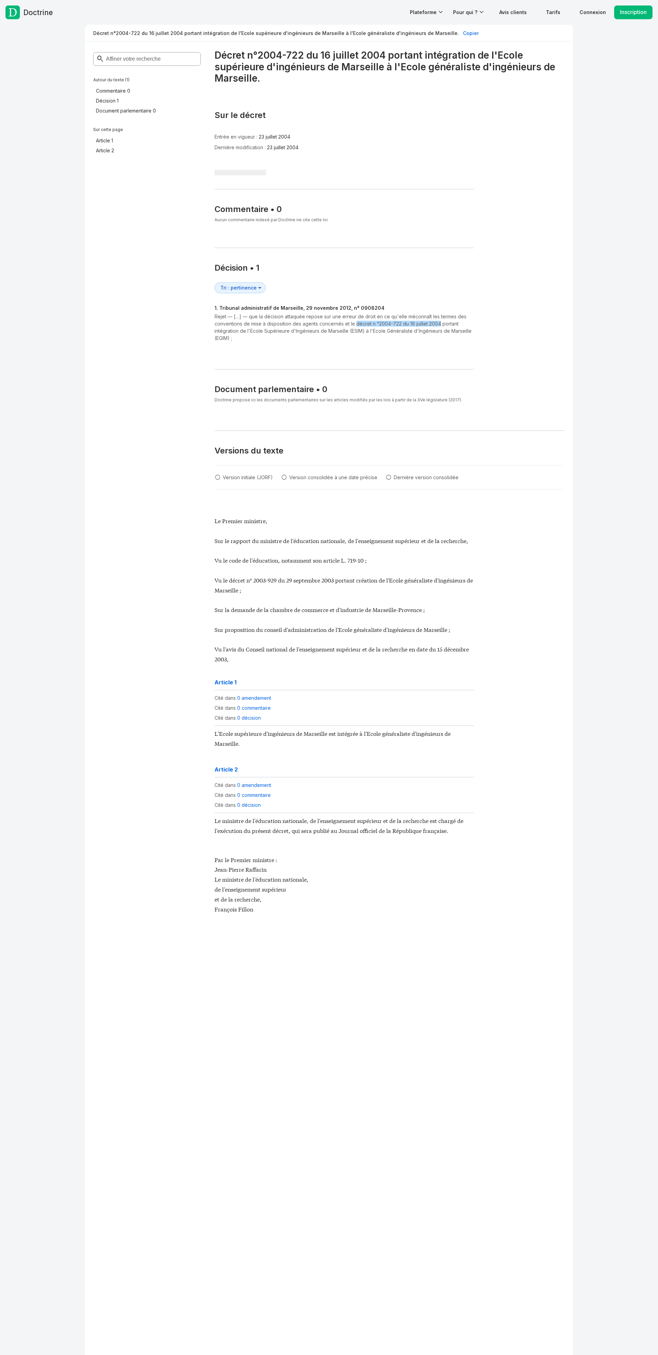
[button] (513, 12)
